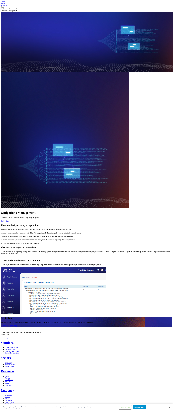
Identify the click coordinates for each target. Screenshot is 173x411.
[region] (86, 407)
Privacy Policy (9, 402)
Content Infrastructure (12, 353)
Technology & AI (10, 349)
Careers (7, 397)
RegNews (8, 381)
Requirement (5, 5)
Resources (7, 371)
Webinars (8, 385)
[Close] (170, 407)
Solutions (7, 342)
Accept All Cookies (139, 407)
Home (3, 2)
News (7, 398)
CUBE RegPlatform (11, 347)
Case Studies (9, 380)
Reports (7, 378)
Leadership (8, 395)
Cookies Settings (125, 407)
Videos (7, 383)
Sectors (3, 3)
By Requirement (10, 364)
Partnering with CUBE (12, 351)
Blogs (7, 376)
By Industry (8, 363)
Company (7, 390)
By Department (10, 366)
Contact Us (8, 400)
